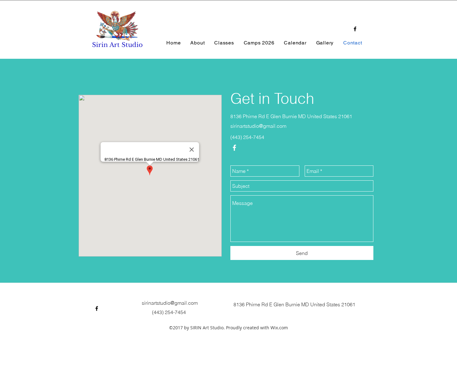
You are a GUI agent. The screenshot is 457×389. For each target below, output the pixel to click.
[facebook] (355, 29)
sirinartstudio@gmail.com (258, 126)
